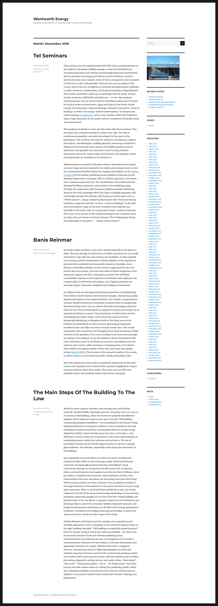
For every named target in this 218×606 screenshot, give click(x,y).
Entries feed (153, 399)
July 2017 (152, 244)
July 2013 (152, 339)
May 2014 (152, 313)
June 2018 (153, 215)
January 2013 (154, 355)
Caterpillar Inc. (86, 115)
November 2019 (155, 175)
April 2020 (153, 162)
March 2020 (154, 165)
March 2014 (153, 318)
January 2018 (154, 228)
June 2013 (153, 342)
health (36, 253)
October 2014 (154, 300)
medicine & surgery (47, 253)
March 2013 (153, 350)
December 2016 (155, 260)
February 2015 (154, 289)
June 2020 (153, 157)
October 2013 (154, 331)
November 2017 (155, 234)
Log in (151, 397)
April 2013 (153, 347)
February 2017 (154, 255)
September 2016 (155, 268)
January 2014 (154, 323)
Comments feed (155, 402)
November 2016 (155, 263)
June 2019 (153, 189)
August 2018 (154, 210)
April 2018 (153, 220)
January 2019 (154, 197)
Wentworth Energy (51, 19)
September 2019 (155, 181)
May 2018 (152, 218)
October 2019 (154, 178)
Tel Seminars (50, 56)
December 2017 (155, 231)
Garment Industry (156, 97)
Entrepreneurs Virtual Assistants (162, 102)
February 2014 (154, 321)
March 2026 (154, 149)
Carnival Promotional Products (161, 105)
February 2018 (154, 226)
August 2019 (154, 183)
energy (36, 414)
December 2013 (155, 326)
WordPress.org (155, 405)
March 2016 (153, 279)
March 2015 (153, 286)
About (151, 126)
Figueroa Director (156, 99)
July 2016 (152, 271)
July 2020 (152, 154)
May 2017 (152, 249)
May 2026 (153, 144)
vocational (37, 72)
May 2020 (153, 160)
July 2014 (152, 308)
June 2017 (153, 247)
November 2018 (155, 202)
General (152, 379)
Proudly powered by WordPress (63, 595)
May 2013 (152, 345)
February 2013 (154, 353)
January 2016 (154, 284)
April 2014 (153, 316)
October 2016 (154, 265)
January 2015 (154, 292)
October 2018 (154, 204)
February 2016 (154, 281)
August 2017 (154, 241)
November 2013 (155, 329)
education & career (41, 69)
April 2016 (153, 276)
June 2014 (153, 310)
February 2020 (154, 167)
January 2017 (154, 257)
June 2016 (153, 273)
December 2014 (155, 294)
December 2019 (155, 173)
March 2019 (153, 194)
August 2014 (154, 305)
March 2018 (153, 223)
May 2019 (153, 191)
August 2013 (154, 337)
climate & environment (42, 412)
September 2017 (155, 239)
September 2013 (155, 334)
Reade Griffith (78, 352)
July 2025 (152, 152)
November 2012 (155, 360)
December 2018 (155, 199)
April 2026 (153, 146)
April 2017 (153, 252)
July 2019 (152, 186)
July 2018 (152, 212)
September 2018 (155, 207)
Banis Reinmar (52, 240)
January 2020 (154, 170)
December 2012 (155, 358)
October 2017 (154, 236)
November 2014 (155, 297)
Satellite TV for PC (156, 107)
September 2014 (155, 302)
